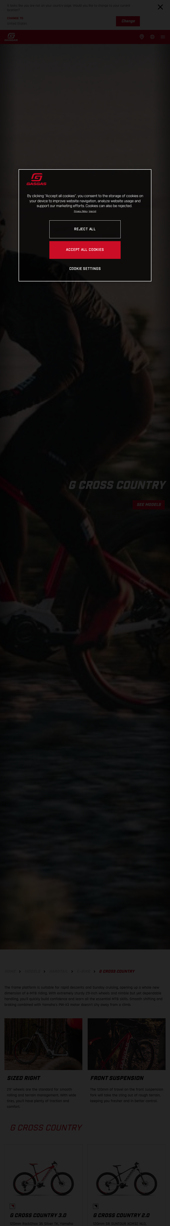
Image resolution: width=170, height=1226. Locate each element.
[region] (85, 225)
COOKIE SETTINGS (85, 269)
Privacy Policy (81, 211)
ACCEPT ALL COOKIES (85, 250)
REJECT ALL (85, 229)
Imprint (92, 211)
